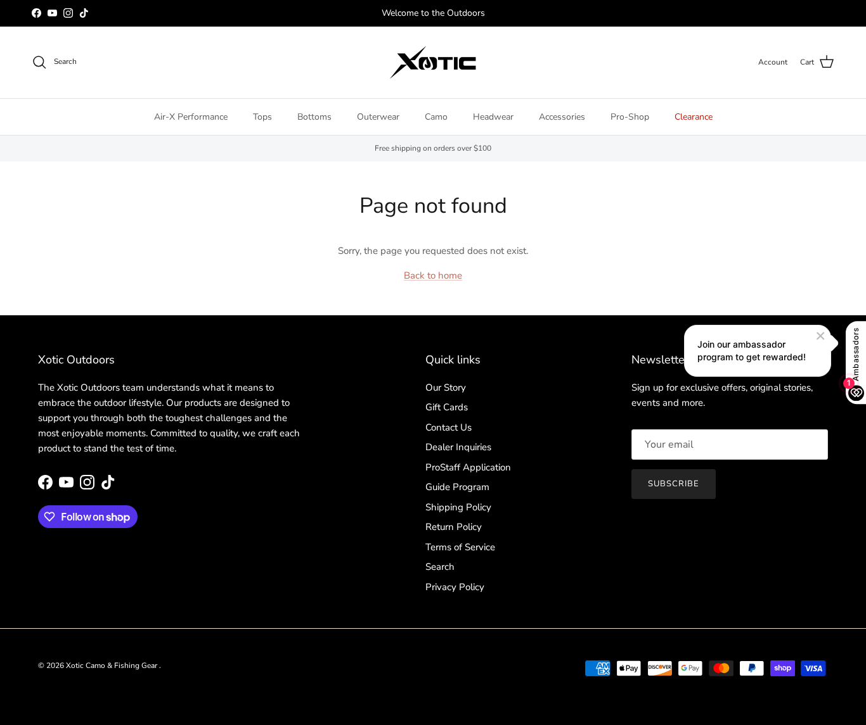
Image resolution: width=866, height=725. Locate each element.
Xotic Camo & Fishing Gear (112, 665)
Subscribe (673, 483)
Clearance (694, 117)
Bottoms (314, 117)
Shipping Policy (458, 507)
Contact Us (448, 427)
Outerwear (378, 117)
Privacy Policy (454, 587)
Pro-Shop (630, 117)
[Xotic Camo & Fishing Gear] (433, 62)
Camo (436, 117)
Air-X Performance (191, 117)
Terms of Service (460, 547)
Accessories (562, 117)
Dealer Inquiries (458, 447)
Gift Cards (446, 407)
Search (440, 566)
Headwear (493, 117)
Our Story (445, 387)
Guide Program (457, 487)
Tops (262, 117)
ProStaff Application (468, 467)
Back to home (433, 275)
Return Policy (453, 526)
